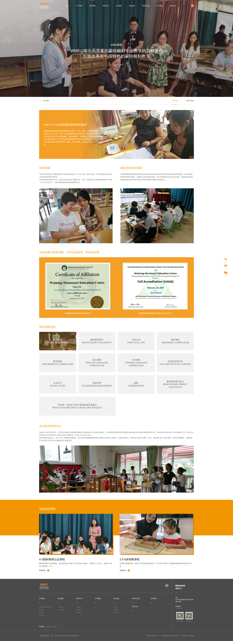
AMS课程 (175, 100)
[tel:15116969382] (225, 259)
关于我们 (79, 6)
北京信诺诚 (190, 635)
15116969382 (179, 608)
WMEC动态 (146, 6)
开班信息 (116, 607)
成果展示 (116, 609)
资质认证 (41, 609)
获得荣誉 (41, 615)
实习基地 (119, 6)
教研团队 (78, 612)
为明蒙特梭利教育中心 (45, 607)
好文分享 (173, 6)
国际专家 (78, 609)
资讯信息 (132, 6)
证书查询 (160, 6)
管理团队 (78, 607)
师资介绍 (106, 6)
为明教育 (54, 626)
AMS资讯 (116, 612)
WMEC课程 (190, 100)
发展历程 (41, 612)
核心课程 (92, 6)
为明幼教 (48, 626)
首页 (67, 6)
